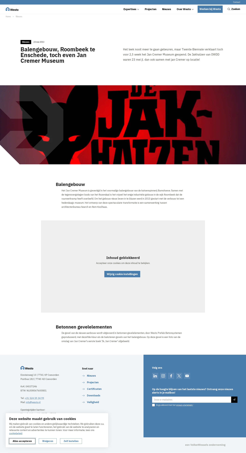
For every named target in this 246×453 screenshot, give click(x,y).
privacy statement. (184, 405)
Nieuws (19, 16)
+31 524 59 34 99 (34, 398)
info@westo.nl (33, 402)
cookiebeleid (15, 433)
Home (8, 16)
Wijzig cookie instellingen (122, 274)
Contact (236, 2)
